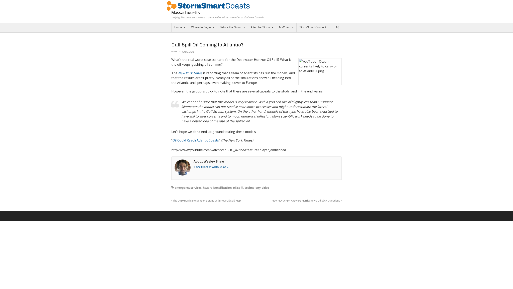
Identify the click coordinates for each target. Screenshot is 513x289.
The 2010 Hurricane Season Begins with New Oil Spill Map (206, 200)
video (265, 188)
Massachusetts (185, 12)
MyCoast (284, 27)
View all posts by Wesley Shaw (211, 167)
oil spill (238, 188)
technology (253, 188)
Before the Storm (230, 27)
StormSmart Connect (312, 27)
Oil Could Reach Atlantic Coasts (196, 140)
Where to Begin (201, 27)
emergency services (188, 188)
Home (178, 27)
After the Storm (260, 27)
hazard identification (217, 188)
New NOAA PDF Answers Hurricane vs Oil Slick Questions (306, 200)
